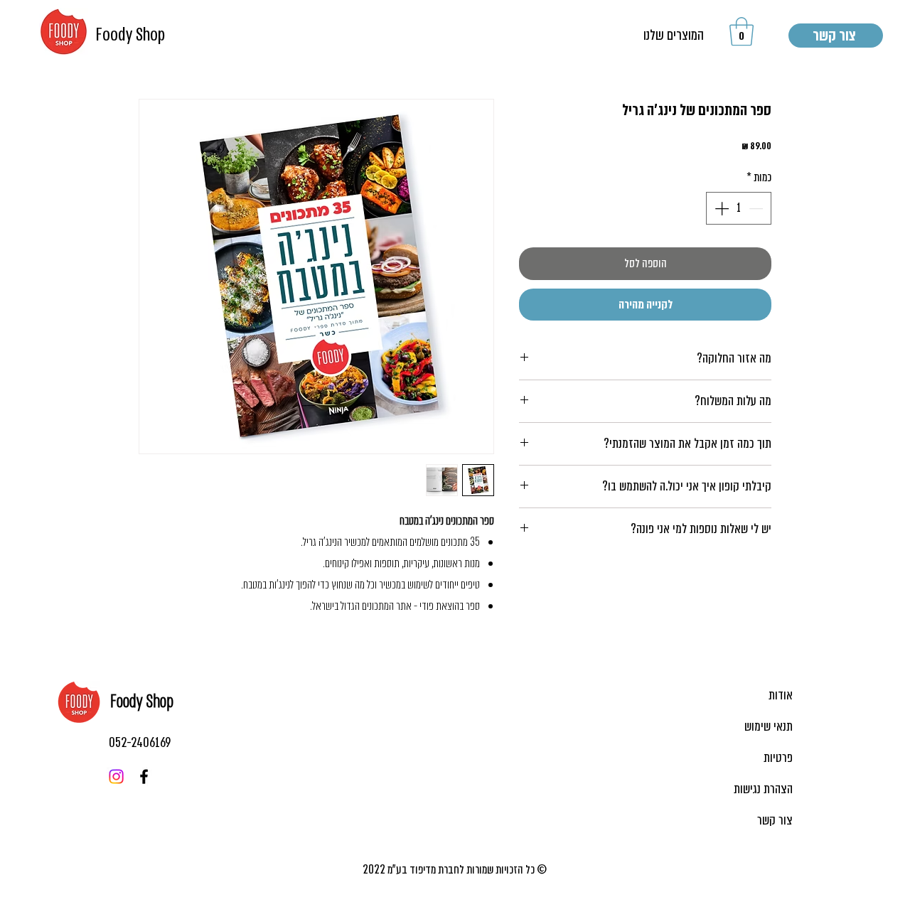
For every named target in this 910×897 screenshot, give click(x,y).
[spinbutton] (738, 208)
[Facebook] (144, 776)
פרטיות (778, 757)
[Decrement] (757, 208)
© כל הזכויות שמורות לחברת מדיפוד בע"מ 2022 (455, 869)
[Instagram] (116, 776)
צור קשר (775, 820)
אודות (781, 695)
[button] (741, 31)
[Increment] (720, 208)
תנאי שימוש (768, 726)
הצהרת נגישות (763, 789)
